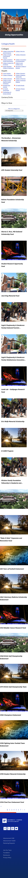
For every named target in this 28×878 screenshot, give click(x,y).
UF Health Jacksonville (6, 89)
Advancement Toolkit (9, 841)
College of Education (21, 54)
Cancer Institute (7, 73)
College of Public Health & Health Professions (7, 82)
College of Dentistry (20, 73)
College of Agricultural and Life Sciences (8, 52)
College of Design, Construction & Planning (7, 56)
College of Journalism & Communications (21, 60)
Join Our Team (7, 850)
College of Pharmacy (21, 78)
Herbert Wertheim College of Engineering (8, 67)
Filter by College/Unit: (14, 108)
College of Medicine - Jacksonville (21, 76)
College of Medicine (7, 75)
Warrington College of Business (21, 67)
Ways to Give (6, 103)
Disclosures (6, 855)
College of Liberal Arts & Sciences (8, 63)
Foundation (6, 852)
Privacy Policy (7, 857)
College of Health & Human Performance (8, 60)
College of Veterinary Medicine (21, 81)
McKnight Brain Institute (6, 86)
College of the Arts (20, 51)
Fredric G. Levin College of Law (19, 63)
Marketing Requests (9, 843)
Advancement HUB (8, 838)
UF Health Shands (20, 85)
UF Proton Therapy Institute (20, 89)
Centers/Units (7, 97)
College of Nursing (7, 78)
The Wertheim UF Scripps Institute (7, 93)
